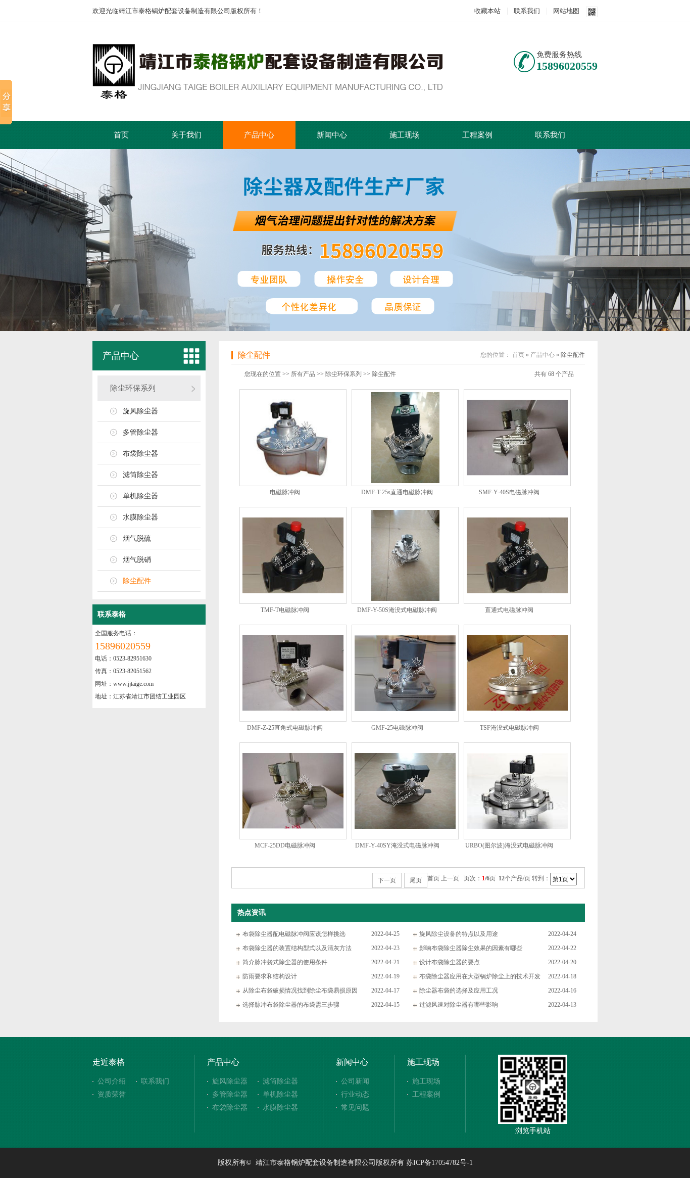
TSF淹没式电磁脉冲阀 (509, 727)
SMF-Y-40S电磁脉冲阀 (509, 492)
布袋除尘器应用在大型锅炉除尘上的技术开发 (479, 976)
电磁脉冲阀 (285, 492)
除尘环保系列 (133, 388)
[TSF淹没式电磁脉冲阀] (517, 709)
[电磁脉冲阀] (292, 474)
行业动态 (355, 1094)
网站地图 (566, 11)
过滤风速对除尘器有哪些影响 (458, 1004)
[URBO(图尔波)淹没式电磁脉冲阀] (517, 826)
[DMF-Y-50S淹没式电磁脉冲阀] (405, 598)
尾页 (416, 880)
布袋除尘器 (140, 453)
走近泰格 (108, 1062)
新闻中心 (332, 135)
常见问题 (355, 1107)
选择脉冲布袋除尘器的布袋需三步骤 (290, 1004)
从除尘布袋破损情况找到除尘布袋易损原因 (300, 990)
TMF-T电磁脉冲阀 (285, 610)
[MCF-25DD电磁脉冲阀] (292, 826)
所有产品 (303, 374)
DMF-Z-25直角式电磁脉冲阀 (285, 727)
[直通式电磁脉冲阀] (517, 591)
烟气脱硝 (137, 559)
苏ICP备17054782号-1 (439, 1162)
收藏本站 (487, 11)
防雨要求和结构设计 (269, 976)
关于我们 (186, 135)
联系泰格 (111, 614)
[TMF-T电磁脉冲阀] (292, 591)
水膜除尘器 (140, 517)
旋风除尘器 (140, 411)
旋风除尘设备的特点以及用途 (458, 933)
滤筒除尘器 (140, 475)
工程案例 (477, 135)
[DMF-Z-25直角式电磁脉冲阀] (292, 709)
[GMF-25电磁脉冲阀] (405, 709)
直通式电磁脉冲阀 (509, 610)
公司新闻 (355, 1081)
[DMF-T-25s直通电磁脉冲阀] (405, 481)
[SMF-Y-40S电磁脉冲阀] (517, 473)
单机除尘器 (140, 496)
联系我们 (527, 11)
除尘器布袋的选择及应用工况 (458, 990)
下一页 (387, 880)
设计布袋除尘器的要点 (449, 962)
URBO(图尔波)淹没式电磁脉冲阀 (509, 845)
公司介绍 (111, 1081)
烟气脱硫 (137, 538)
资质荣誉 (111, 1094)
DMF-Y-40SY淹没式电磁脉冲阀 (397, 845)
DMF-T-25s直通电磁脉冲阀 (397, 492)
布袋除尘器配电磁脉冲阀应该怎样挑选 (294, 933)
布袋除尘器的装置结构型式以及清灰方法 (297, 948)
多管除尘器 (140, 432)
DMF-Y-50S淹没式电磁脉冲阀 (397, 610)
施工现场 (404, 135)
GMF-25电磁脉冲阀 (397, 727)
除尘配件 (137, 581)
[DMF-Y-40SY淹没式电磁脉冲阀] (405, 826)
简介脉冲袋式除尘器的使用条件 (284, 962)
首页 (121, 135)
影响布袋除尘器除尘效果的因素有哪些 (470, 948)
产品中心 (259, 135)
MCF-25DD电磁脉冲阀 (285, 845)
